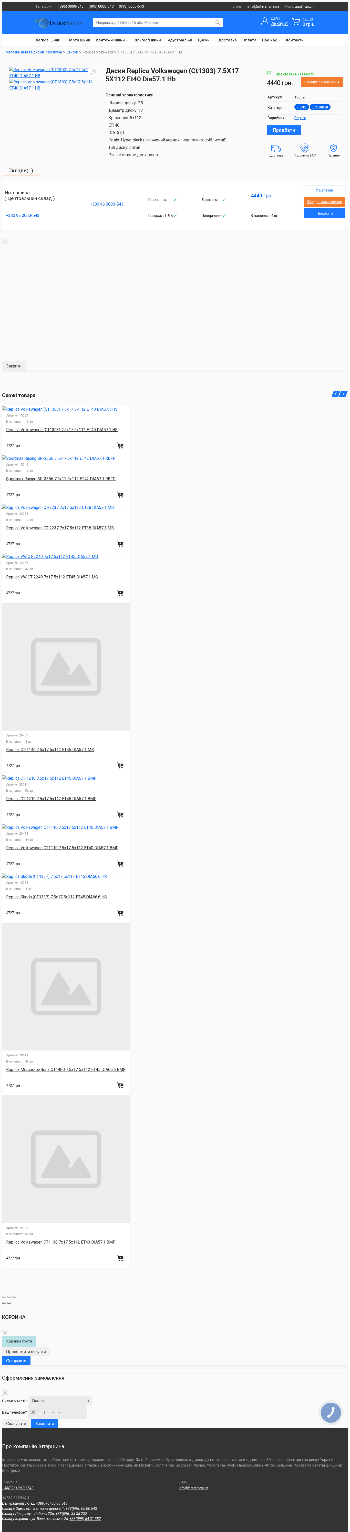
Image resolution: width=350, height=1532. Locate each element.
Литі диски (320, 107)
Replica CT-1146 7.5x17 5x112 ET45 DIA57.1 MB (50, 749)
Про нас (269, 40)
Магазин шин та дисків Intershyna (34, 52)
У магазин (324, 190)
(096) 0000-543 (71, 6)
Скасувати (16, 1424)
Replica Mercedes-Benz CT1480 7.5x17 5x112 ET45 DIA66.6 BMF (65, 1069)
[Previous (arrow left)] (4, 1303)
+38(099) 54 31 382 (85, 1519)
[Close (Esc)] (4, 1297)
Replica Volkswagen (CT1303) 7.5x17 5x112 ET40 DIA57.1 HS (62, 429)
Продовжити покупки (26, 1351)
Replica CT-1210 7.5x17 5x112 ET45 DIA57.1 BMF (51, 798)
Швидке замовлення (321, 82)
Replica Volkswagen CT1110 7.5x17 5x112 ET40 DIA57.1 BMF (62, 847)
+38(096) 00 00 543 (18, 1488)
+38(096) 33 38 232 (71, 1514)
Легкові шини (48, 40)
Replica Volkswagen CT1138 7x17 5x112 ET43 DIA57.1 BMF (60, 1242)
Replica (300, 118)
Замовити (44, 1424)
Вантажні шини (110, 40)
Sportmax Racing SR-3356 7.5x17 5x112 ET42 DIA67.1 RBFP (61, 478)
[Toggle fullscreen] (9, 1297)
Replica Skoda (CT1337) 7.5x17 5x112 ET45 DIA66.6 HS (56, 896)
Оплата (249, 40)
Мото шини (79, 40)
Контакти (295, 40)
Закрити (14, 366)
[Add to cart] (121, 445)
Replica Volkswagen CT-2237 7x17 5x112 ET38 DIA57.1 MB (60, 527)
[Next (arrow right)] (9, 1303)
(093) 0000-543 (131, 6)
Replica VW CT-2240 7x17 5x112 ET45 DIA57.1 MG (52, 577)
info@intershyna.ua (263, 6)
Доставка (227, 40)
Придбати (284, 130)
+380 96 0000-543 (22, 215)
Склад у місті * (15, 1401)
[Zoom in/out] (14, 1297)
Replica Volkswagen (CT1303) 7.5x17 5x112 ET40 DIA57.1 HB (133, 52)
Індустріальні (179, 40)
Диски (204, 40)
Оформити (16, 1361)
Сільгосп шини (147, 40)
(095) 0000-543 (101, 6)
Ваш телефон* (14, 1412)
